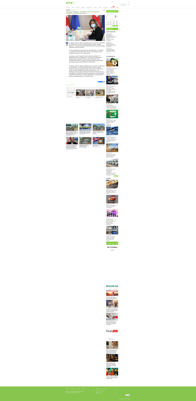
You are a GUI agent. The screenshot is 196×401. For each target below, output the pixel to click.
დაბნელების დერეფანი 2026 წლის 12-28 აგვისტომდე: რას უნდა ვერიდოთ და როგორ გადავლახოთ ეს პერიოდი (111, 351)
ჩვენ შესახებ (73, 388)
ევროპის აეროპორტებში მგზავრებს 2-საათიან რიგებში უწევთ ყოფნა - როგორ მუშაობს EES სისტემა (110, 238)
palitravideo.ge (68, 135)
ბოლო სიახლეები (111, 31)
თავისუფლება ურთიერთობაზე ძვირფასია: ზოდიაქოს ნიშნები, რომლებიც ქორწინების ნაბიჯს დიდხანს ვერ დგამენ (112, 310)
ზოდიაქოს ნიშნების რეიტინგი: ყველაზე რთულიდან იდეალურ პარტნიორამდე (112, 377)
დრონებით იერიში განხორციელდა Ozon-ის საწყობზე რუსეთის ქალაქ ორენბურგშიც (111, 45)
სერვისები (83, 388)
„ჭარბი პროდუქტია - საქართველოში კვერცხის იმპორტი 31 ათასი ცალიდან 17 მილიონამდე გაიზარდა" (111, 107)
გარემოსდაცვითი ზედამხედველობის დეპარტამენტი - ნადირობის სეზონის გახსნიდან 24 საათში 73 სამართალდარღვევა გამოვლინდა (111, 37)
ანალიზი (108, 125)
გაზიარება (100, 81)
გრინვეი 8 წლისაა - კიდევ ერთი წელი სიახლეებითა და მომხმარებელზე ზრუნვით (111, 122)
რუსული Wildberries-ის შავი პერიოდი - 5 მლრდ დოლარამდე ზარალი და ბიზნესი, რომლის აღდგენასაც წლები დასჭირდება (111, 222)
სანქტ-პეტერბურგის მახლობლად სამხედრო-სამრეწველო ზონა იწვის (110, 50)
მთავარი (67, 388)
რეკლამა (78, 388)
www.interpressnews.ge (70, 149)
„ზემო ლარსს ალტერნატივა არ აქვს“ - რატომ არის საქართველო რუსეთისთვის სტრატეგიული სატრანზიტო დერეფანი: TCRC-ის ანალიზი (111, 139)
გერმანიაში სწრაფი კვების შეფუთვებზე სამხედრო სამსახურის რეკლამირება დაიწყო (111, 192)
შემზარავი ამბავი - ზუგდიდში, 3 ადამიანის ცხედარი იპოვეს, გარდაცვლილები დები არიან (85, 132)
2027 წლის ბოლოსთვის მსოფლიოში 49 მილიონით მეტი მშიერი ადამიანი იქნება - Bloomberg (111, 155)
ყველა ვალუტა (115, 25)
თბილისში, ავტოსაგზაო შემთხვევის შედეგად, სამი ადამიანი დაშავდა (84, 146)
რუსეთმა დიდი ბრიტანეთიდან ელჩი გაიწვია (98, 145)
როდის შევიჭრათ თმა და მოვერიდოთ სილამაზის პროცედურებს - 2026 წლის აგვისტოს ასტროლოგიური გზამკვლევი (111, 364)
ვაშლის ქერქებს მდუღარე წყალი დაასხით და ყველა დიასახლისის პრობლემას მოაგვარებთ (111, 323)
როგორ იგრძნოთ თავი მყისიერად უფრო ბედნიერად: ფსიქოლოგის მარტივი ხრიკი (111, 298)
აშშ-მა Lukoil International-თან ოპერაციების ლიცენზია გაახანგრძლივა (111, 206)
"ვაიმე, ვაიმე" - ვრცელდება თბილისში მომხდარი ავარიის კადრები (98, 132)
